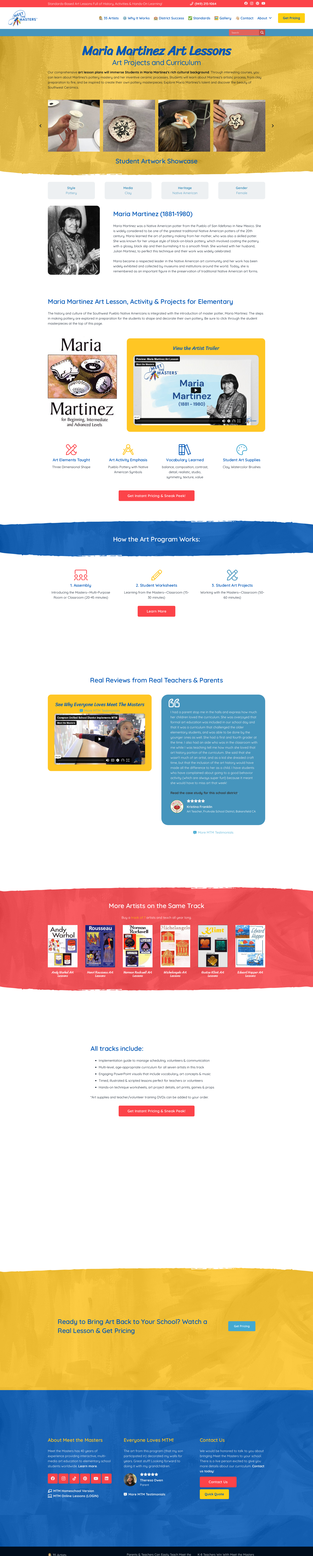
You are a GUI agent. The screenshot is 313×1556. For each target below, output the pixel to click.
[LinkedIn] (107, 1479)
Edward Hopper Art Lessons (250, 974)
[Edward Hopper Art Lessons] (250, 946)
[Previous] (40, 125)
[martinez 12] (129, 126)
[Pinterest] (257, 3)
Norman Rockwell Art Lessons (138, 974)
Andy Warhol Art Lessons (63, 974)
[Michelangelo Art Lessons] (175, 946)
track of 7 (138, 917)
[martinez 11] (184, 126)
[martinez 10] (239, 126)
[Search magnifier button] (262, 32)
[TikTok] (74, 1479)
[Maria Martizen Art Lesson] (74, 126)
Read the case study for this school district (203, 793)
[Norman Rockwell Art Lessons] (138, 946)
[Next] (272, 125)
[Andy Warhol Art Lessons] (63, 946)
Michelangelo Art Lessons (175, 974)
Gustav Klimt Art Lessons (212, 974)
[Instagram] (251, 3)
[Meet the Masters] (23, 18)
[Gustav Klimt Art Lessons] (213, 946)
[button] (270, 18)
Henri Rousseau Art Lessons (100, 974)
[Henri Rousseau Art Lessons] (100, 946)
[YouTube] (263, 3)
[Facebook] (246, 3)
